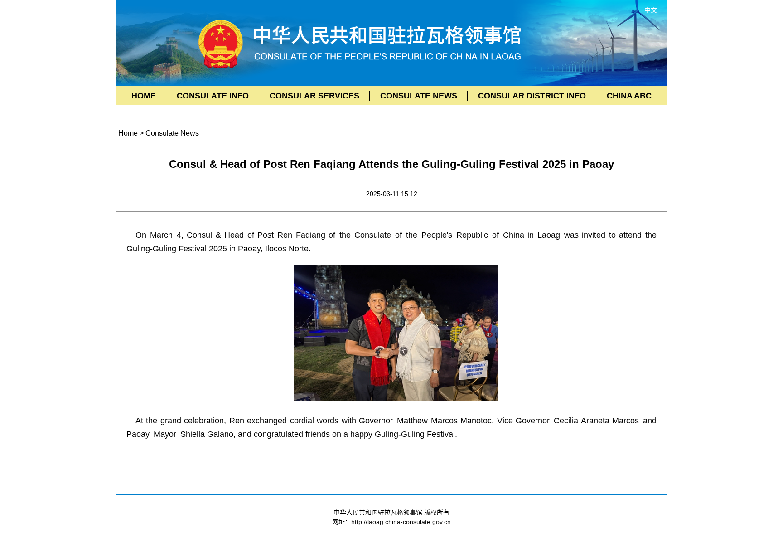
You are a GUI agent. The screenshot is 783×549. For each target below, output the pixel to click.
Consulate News (418, 95)
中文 (650, 10)
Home (143, 95)
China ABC (629, 95)
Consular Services (314, 95)
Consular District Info (532, 95)
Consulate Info (213, 95)
